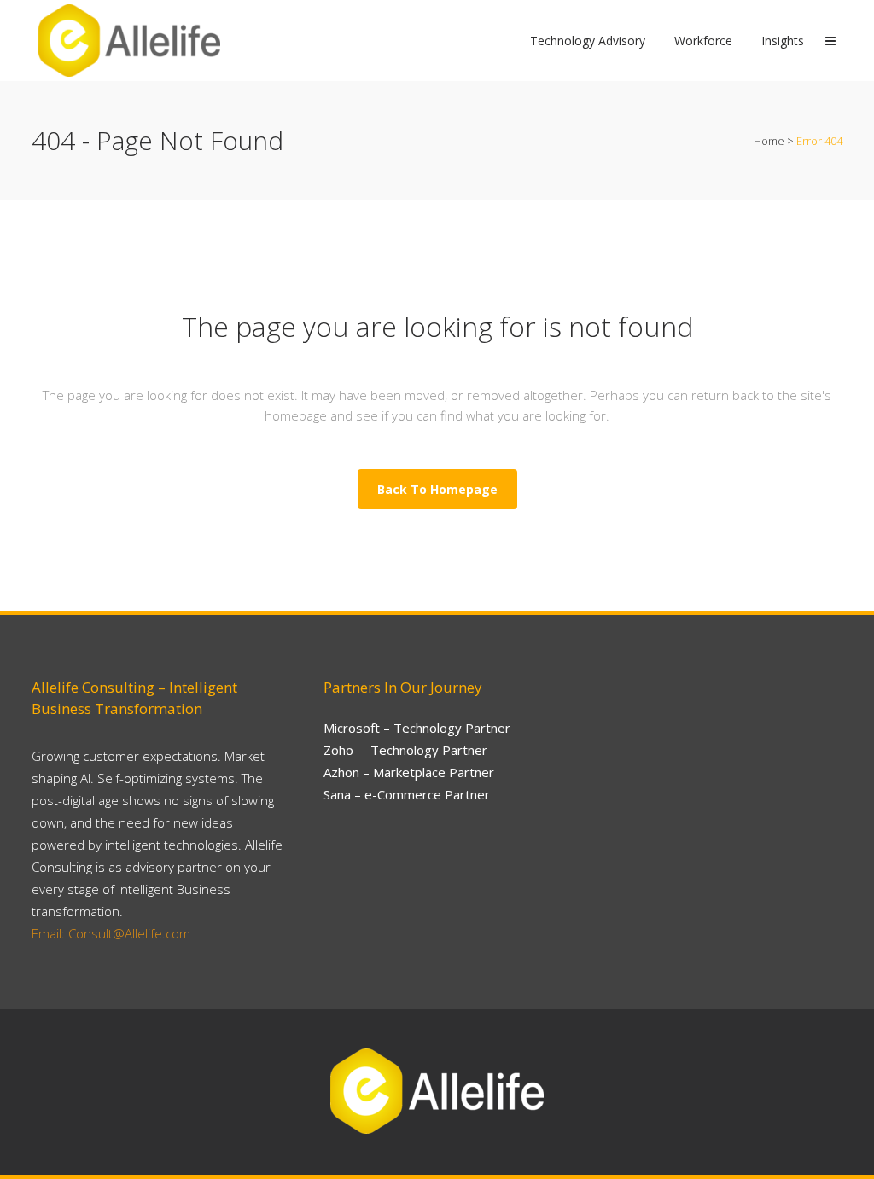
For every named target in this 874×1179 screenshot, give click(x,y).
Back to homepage (437, 489)
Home (769, 140)
